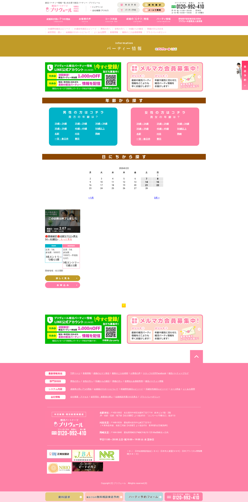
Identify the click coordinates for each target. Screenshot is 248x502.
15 (157, 182)
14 (146, 182)
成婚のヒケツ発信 (101, 373)
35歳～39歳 (61, 128)
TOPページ (75, 373)
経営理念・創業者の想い (102, 397)
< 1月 (91, 197)
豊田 (77, 138)
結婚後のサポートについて (78, 32)
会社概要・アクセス (79, 397)
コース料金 (175, 389)
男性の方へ (106, 29)
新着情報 (114, 32)
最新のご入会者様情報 (132, 32)
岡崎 (97, 133)
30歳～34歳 (101, 123)
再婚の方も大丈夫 (155, 29)
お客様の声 (135, 373)
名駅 (57, 133)
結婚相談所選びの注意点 (126, 397)
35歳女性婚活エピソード (85, 29)
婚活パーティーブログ (178, 373)
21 (146, 185)
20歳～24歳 (61, 123)
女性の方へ (120, 29)
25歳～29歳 (81, 123)
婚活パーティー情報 (154, 381)
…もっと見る (65, 239)
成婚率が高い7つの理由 (81, 389)
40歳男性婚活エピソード (59, 29)
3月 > (156, 197)
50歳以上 (100, 128)
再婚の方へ (117, 381)
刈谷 (77, 133)
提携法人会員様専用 (134, 381)
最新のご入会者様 (120, 373)
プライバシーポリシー (156, 32)
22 (157, 185)
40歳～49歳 (81, 128)
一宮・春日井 (61, 138)
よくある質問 (100, 32)
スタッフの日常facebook (154, 373)
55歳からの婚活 (136, 29)
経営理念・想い (55, 32)
